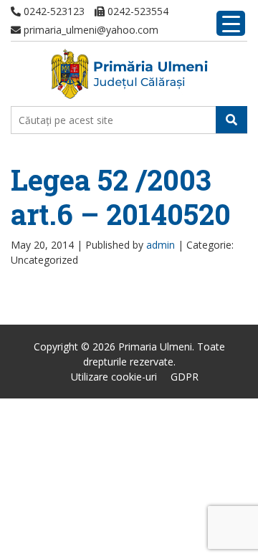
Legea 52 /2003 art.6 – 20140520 (121, 197)
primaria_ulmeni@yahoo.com (89, 30)
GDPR (185, 376)
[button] (231, 119)
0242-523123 (53, 11)
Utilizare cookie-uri (114, 376)
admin (160, 245)
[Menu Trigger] (230, 23)
